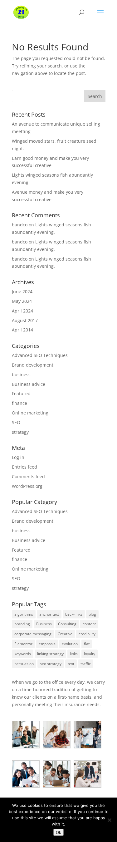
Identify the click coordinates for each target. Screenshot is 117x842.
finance (19, 403)
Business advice (28, 384)
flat (87, 643)
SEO (16, 422)
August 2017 (25, 320)
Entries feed (24, 467)
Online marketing (30, 413)
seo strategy (50, 663)
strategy (20, 432)
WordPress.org (27, 486)
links (74, 653)
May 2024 (22, 301)
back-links (73, 614)
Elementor (23, 643)
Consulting (67, 624)
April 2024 (22, 311)
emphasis (47, 643)
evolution (70, 643)
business (21, 374)
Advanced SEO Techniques (40, 355)
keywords (22, 653)
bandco (19, 225)
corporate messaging (32, 633)
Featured (21, 393)
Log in (18, 457)
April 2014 (22, 330)
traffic (85, 663)
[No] (109, 820)
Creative (65, 633)
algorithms (23, 614)
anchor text (49, 614)
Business (44, 624)
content (89, 624)
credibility (87, 633)
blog (92, 614)
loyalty (89, 653)
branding (22, 624)
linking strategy (50, 653)
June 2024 (22, 291)
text (71, 663)
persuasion (24, 663)
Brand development (32, 365)
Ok (58, 832)
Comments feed (28, 476)
